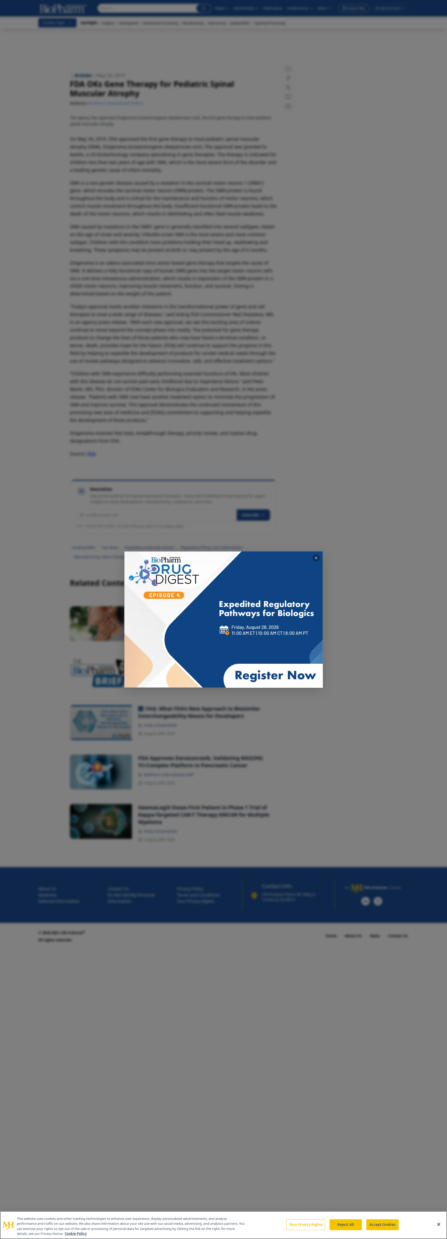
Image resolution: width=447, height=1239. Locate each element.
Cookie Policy (76, 1233)
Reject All (346, 1224)
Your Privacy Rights (305, 1224)
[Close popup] (316, 558)
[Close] (438, 1224)
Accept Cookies (382, 1224)
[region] (223, 1225)
